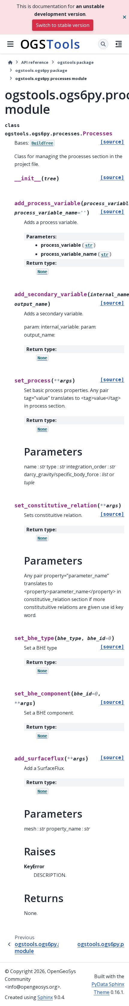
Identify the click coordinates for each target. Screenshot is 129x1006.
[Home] (10, 62)
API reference (34, 62)
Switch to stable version (62, 25)
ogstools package (75, 62)
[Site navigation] (10, 44)
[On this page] (118, 44)
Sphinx (45, 997)
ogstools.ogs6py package (41, 70)
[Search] (103, 44)
